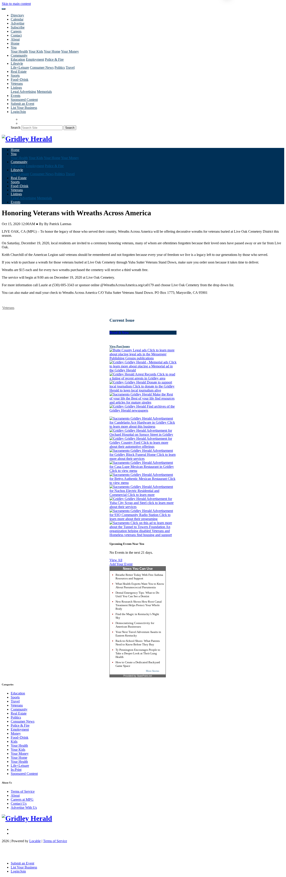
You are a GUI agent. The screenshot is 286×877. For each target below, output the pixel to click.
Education (18, 59)
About (15, 39)
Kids (14, 741)
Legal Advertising (23, 91)
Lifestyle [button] (17, 63)
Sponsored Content (24, 100)
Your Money (70, 51)
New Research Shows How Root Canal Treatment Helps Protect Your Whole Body (139, 605)
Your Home (52, 51)
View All (115, 560)
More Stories (152, 671)
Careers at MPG (22, 799)
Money (16, 733)
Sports (15, 75)
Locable (35, 841)
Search (15, 127)
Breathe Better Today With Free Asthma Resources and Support (139, 576)
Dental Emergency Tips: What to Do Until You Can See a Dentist (137, 594)
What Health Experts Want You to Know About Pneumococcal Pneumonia (140, 585)
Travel (70, 67)
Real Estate (19, 71)
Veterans (17, 83)
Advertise (17, 23)
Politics (60, 67)
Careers (16, 31)
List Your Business (24, 108)
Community (19, 709)
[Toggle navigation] (3, 9)
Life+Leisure (20, 67)
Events (15, 95)
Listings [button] (16, 87)
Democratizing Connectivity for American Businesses (135, 624)
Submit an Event (22, 104)
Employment (35, 59)
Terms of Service (23, 791)
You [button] (14, 47)
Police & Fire (54, 59)
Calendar (17, 19)
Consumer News (42, 67)
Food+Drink (19, 79)
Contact (16, 35)
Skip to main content (16, 4)
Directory (17, 15)
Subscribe (18, 27)
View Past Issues (119, 346)
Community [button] (19, 55)
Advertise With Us (24, 807)
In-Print (16, 769)
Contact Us (19, 803)
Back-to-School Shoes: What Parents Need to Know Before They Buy (138, 642)
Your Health (19, 51)
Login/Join (18, 112)
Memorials (44, 91)
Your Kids (36, 51)
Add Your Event (120, 564)
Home (15, 43)
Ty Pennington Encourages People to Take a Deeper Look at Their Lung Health (138, 653)
